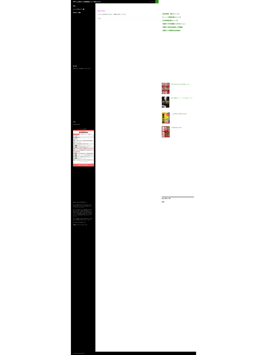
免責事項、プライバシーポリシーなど (80, 224)
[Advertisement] (172, 58)
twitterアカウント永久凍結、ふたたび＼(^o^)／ (82, 68)
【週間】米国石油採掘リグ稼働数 (172, 27)
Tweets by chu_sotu (76, 124)
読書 (163, 202)
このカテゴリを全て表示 (83, 161)
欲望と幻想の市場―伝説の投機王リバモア (180, 84)
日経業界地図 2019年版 (176, 127)
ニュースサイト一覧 (78, 9)
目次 (74, 6)
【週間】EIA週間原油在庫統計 (171, 30)
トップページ (152, 1)
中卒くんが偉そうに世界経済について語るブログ (87, 1)
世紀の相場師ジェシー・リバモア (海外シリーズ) (181, 98)
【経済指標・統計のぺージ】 (171, 14)
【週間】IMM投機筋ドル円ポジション (174, 24)
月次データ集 (77, 12)
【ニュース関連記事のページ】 (171, 17)
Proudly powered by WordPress (79, 353)
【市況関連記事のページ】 (170, 20)
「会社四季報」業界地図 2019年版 (178, 113)
